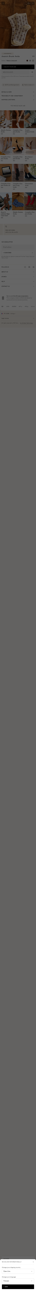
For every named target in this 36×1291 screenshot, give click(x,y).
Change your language (9, 1277)
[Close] (33, 1262)
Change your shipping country (11, 1267)
